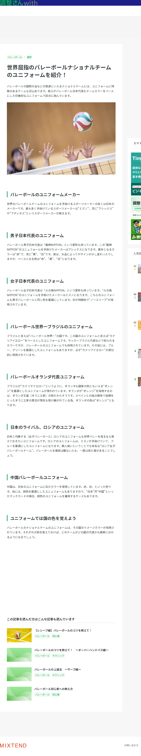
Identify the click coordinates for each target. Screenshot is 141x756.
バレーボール (15, 57)
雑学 (29, 57)
